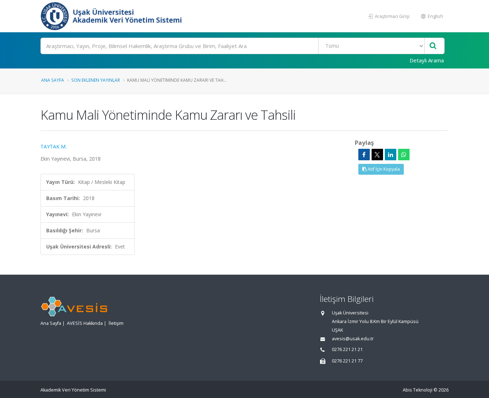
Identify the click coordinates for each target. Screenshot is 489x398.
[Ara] (433, 46)
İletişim (116, 323)
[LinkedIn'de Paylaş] (390, 154)
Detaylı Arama (427, 60)
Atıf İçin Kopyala (383, 169)
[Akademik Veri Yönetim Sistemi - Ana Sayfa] (55, 16)
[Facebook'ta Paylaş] (364, 154)
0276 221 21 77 (347, 361)
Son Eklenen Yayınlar (95, 80)
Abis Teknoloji (417, 390)
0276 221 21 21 (347, 349)
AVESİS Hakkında (85, 323)
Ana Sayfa (52, 80)
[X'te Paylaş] (377, 154)
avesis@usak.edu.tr (353, 339)
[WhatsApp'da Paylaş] (404, 154)
